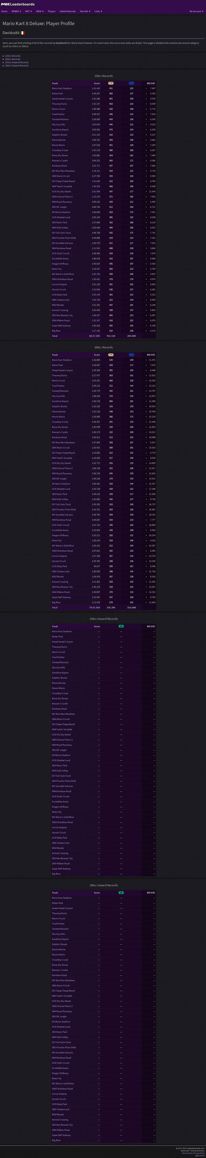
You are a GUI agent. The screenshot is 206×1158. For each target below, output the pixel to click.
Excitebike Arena (60, 258)
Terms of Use (187, 1153)
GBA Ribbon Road (61, 320)
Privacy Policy (199, 1153)
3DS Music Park (59, 222)
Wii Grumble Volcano (62, 243)
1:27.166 (96, 330)
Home (4, 11)
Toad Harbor (58, 114)
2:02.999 (96, 191)
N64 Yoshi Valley (60, 227)
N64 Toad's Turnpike (62, 186)
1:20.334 (96, 196)
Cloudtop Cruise (60, 150)
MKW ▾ (40, 11)
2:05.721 (96, 165)
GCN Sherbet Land (61, 217)
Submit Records (67, 11)
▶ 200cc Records (11, 59)
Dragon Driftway (60, 263)
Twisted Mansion (60, 119)
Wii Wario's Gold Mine (63, 273)
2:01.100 (96, 134)
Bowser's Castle (60, 160)
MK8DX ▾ (16, 11)
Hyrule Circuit (59, 289)
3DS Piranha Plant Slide (64, 237)
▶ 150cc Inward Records (15, 62)
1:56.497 (96, 268)
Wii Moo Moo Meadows (63, 170)
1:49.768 (96, 299)
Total (54, 335)
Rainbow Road (59, 165)
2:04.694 (96, 124)
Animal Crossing (60, 310)
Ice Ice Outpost (59, 284)
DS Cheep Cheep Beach (63, 181)
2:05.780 (96, 273)
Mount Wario (58, 145)
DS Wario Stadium (61, 212)
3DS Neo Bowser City (62, 315)
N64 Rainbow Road (61, 248)
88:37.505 (94, 335)
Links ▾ (98, 11)
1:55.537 (96, 103)
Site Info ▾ (85, 11)
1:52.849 (96, 181)
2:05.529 (96, 150)
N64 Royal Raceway (62, 201)
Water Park (57, 93)
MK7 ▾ (28, 11)
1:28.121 (96, 170)
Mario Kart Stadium (62, 88)
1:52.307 (96, 320)
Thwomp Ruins (59, 103)
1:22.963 (96, 248)
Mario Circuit (58, 108)
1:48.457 (96, 315)
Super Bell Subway (61, 325)
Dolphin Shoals (59, 134)
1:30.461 (96, 279)
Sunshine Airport (60, 129)
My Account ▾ (196, 11)
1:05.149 (96, 294)
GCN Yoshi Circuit (60, 253)
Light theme (200, 1155)
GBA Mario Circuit (61, 175)
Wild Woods (58, 304)
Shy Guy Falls (58, 124)
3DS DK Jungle (59, 206)
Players (51, 11)
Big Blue (56, 330)
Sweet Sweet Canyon (62, 98)
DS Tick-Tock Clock (61, 232)
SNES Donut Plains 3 (62, 196)
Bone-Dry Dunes (60, 155)
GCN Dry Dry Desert (61, 191)
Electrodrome (59, 139)
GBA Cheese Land (60, 299)
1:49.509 (96, 186)
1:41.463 (96, 88)
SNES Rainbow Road (62, 279)
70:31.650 (94, 607)
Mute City (56, 268)
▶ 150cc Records (11, 55)
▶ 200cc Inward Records (15, 65)
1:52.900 (96, 289)
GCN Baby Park (59, 294)
